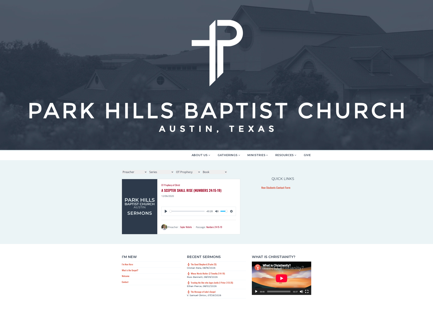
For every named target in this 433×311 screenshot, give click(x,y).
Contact (125, 282)
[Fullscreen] (307, 291)
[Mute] (301, 291)
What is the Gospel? (130, 270)
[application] (281, 278)
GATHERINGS (228, 155)
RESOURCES (284, 155)
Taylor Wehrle (186, 227)
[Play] (256, 291)
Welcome (125, 276)
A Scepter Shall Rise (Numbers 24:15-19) (191, 190)
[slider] (186, 211)
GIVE (307, 155)
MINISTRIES (256, 155)
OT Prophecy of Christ (170, 185)
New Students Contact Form (275, 188)
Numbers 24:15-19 (214, 227)
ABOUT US (200, 155)
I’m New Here (127, 264)
